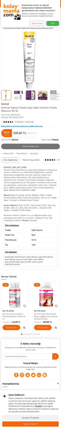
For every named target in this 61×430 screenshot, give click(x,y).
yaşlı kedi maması (12, 264)
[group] (30, 60)
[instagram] (22, 375)
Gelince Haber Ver (31, 146)
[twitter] (33, 375)
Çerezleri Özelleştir (30, 417)
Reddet (38, 406)
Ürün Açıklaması (10, 160)
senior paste (37, 262)
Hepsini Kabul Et (30, 424)
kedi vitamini (32, 257)
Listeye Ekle (8, 153)
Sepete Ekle (11, 327)
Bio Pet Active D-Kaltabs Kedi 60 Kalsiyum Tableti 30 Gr (14, 316)
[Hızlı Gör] (24, 327)
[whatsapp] (39, 375)
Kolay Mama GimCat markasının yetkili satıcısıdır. (22, 126)
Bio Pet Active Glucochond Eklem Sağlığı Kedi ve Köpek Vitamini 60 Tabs (45, 316)
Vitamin (55, 139)
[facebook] (16, 375)
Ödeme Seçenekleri (31, 160)
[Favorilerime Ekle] (25, 306)
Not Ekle (34, 153)
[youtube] (27, 375)
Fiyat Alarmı (22, 153)
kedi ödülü (27, 259)
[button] (21, 334)
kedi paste (9, 257)
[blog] (44, 375)
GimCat (5, 103)
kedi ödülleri (38, 259)
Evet (53, 23)
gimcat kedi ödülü (12, 262)
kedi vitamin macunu (14, 259)
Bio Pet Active (8, 311)
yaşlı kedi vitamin (45, 257)
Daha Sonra (37, 23)
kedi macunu (20, 257)
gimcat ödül (26, 262)
